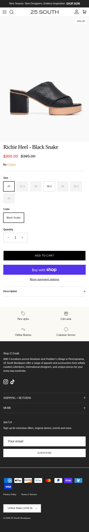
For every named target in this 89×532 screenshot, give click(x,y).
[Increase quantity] (23, 237)
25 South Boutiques (20, 518)
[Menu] (4, 12)
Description (10, 291)
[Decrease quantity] (7, 237)
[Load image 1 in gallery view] (44, 79)
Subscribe (44, 453)
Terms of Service (29, 494)
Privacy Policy (9, 494)
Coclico (11, 164)
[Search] (13, 12)
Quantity (8, 229)
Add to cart (44, 255)
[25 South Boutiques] (45, 12)
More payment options (44, 279)
